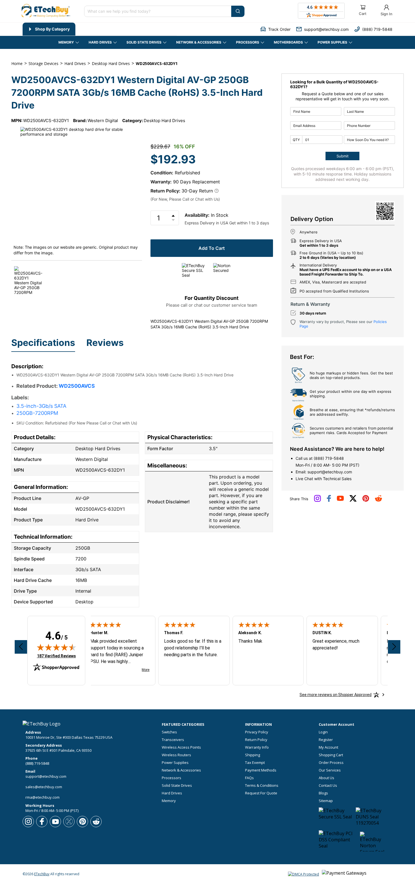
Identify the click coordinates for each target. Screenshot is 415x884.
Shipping (252, 755)
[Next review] (394, 647)
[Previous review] (21, 647)
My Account (328, 747)
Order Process (331, 762)
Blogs (323, 793)
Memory (169, 801)
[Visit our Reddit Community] (378, 500)
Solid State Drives (177, 785)
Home (17, 63)
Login (323, 732)
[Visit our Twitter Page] (353, 500)
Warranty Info (257, 747)
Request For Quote (261, 793)
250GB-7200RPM (37, 413)
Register (326, 740)
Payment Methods (260, 770)
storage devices (43, 63)
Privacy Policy (256, 732)
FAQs (249, 778)
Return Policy (256, 740)
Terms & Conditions (261, 785)
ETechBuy (41, 874)
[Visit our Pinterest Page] (365, 500)
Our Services (330, 770)
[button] (275, 29)
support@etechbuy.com (329, 471)
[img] (56, 647)
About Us (326, 778)
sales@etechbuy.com (43, 786)
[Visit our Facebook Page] (329, 500)
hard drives (75, 63)
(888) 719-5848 (329, 458)
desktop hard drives (111, 63)
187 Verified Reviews (56, 655)
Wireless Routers (176, 755)
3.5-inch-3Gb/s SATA (41, 406)
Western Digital (103, 120)
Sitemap (326, 801)
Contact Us (328, 785)
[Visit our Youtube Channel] (340, 499)
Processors (171, 778)
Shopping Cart (331, 755)
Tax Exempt (255, 762)
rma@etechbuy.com (42, 797)
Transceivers (173, 740)
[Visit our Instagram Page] (317, 500)
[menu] (100, 29)
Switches (169, 732)
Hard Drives (172, 793)
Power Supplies (175, 762)
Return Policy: (165, 191)
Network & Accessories (181, 770)
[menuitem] (49, 29)
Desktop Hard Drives (164, 120)
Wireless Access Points (181, 747)
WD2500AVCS (77, 386)
